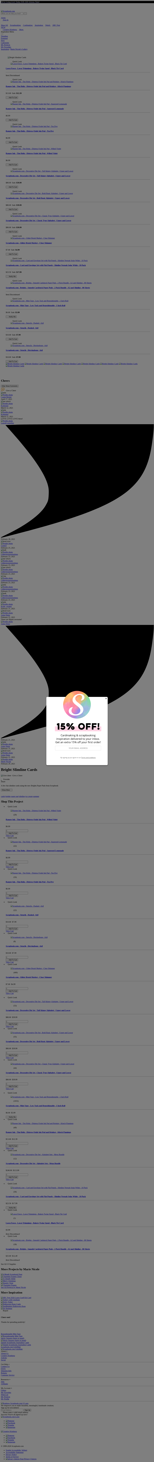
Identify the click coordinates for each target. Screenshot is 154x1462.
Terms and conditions (88, 758)
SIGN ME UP (78, 753)
